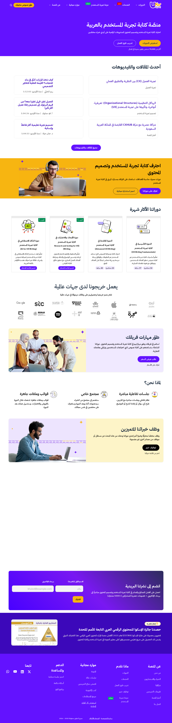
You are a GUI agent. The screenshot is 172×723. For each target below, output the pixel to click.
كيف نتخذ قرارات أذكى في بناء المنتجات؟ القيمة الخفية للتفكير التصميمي (38, 83)
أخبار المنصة (151, 135)
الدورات (141, 5)
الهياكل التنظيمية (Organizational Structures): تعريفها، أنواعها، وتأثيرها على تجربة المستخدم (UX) (125, 105)
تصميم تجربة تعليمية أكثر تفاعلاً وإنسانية (37, 126)
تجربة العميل (150, 87)
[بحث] (11, 5)
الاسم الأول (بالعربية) (75, 581)
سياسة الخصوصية (106, 718)
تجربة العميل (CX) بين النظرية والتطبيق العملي (131, 81)
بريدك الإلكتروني (47, 581)
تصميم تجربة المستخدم (146, 113)
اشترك (78, 599)
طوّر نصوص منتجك (23, 5)
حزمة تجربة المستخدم (97, 5)
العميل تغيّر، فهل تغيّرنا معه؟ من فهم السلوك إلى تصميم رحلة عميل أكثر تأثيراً (35, 105)
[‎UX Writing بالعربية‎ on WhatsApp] (7, 671)
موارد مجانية (74, 5)
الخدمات (124, 5)
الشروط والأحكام (94, 718)
